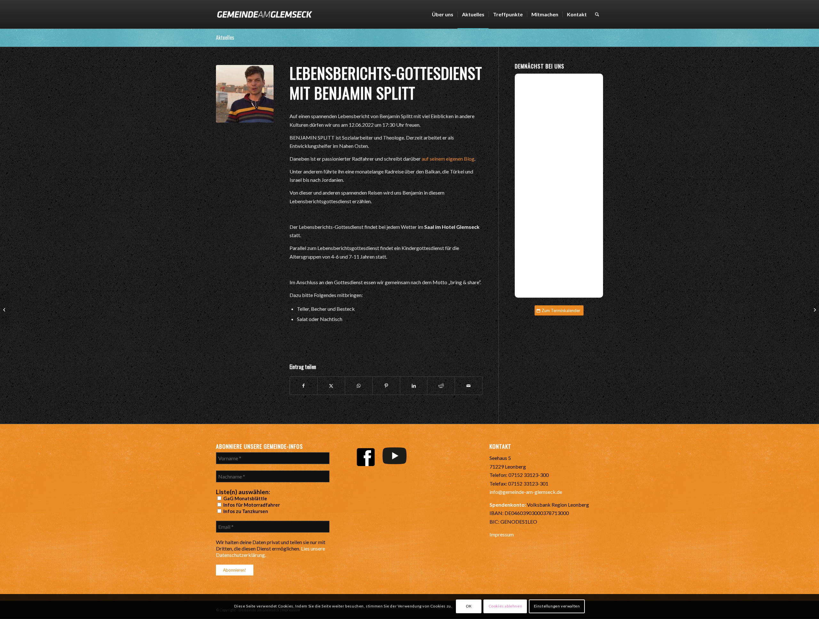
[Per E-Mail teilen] (468, 386)
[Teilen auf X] (331, 386)
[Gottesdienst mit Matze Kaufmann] (5, 309)
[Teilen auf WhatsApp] (358, 386)
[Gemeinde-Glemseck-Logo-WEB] (264, 14)
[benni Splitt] (245, 94)
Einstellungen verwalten (557, 606)
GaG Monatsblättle (244, 498)
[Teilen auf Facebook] (303, 386)
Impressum (501, 534)
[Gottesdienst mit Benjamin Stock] (814, 309)
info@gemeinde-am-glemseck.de (525, 492)
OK (469, 606)
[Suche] (597, 14)
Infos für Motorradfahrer (251, 505)
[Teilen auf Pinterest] (386, 386)
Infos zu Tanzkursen (245, 511)
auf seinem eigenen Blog (448, 159)
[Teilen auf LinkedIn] (413, 386)
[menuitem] (442, 14)
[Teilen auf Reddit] (441, 386)
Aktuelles (225, 37)
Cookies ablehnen (505, 606)
